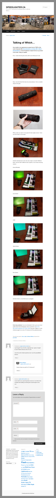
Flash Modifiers (30, 462)
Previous (44, 35)
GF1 (22, 467)
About (18, 31)
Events (22, 458)
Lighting (28, 469)
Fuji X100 (29, 465)
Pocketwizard (24, 475)
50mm (32, 451)
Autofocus (27, 453)
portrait (28, 475)
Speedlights (31, 478)
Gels (32, 465)
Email (16, 428)
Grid (24, 467)
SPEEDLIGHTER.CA (15, 7)
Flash (23, 462)
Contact (23, 31)
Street (22, 480)
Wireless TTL (23, 486)
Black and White (25, 455)
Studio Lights (24, 482)
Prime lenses (29, 477)
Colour (30, 456)
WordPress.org (39, 455)
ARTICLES (13, 31)
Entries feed (38, 452)
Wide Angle (30, 484)
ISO (22, 469)
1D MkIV (23, 451)
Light (25, 336)
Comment (16, 403)
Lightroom (24, 471)
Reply (16, 357)
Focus (22, 465)
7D (30, 451)
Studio (25, 480)
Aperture (23, 453)
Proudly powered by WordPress (28, 493)
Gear (23, 336)
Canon (22, 456)
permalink (15, 337)
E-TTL (33, 456)
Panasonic (29, 473)
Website (15, 435)
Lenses (25, 469)
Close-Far (26, 456)
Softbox (27, 478)
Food (25, 465)
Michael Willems (31, 336)
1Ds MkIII (27, 451)
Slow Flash (23, 478)
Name (16, 422)
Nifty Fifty (30, 471)
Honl (26, 467)
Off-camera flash (24, 473)
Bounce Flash (31, 454)
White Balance (24, 484)
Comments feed (39, 453)
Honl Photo (32, 467)
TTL (30, 482)
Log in (37, 451)
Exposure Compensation (26, 460)
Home (7, 31)
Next (48, 35)
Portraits (24, 477)
